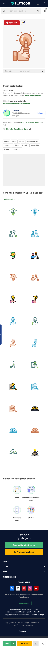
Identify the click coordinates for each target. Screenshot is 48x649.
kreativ (25, 145)
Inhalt (6, 561)
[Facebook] (12, 588)
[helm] (34, 408)
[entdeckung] (34, 364)
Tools (5, 567)
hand (14, 141)
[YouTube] (36, 588)
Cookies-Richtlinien (34, 612)
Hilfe (5, 572)
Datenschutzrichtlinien (16, 612)
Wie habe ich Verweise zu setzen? (16, 104)
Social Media (24, 582)
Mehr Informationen (33, 96)
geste (21, 141)
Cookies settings (37, 615)
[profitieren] (13, 211)
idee (17, 145)
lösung (6, 149)
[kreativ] (34, 299)
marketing (8, 145)
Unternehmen (9, 577)
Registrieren (24, 603)
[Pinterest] (24, 588)
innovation (17, 149)
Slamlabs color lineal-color (17, 129)
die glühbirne (32, 141)
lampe (6, 141)
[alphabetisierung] (34, 451)
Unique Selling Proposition (31, 122)
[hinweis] (13, 233)
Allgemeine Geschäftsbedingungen (24, 609)
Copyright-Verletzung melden (17, 614)
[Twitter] (18, 588)
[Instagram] (30, 588)
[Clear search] (32, 11)
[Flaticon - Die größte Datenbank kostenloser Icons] (20, 3)
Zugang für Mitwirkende (24, 545)
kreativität (35, 145)
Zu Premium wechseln (24, 552)
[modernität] (13, 299)
